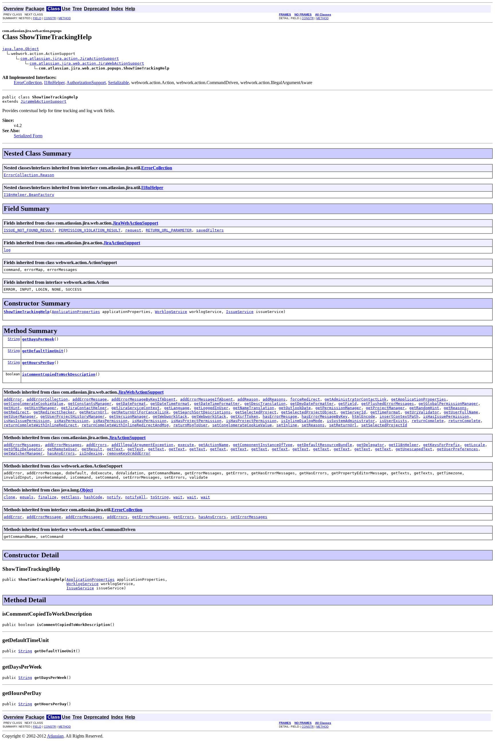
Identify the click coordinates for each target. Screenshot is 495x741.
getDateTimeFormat (169, 403)
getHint (12, 408)
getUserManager (20, 416)
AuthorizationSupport (86, 82)
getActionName (213, 445)
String (14, 339)
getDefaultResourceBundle (324, 445)
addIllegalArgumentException (142, 445)
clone (9, 497)
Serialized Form (28, 135)
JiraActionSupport (121, 242)
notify (114, 497)
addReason (247, 399)
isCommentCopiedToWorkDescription (58, 374)
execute (186, 445)
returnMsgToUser (190, 425)
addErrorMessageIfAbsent (206, 399)
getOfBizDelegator (23, 449)
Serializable (118, 82)
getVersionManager (128, 416)
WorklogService (171, 312)
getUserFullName (461, 412)
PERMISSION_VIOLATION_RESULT (90, 230)
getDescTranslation (265, 403)
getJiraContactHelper (84, 408)
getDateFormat (131, 403)
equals (27, 497)
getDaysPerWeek (38, 339)
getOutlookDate (295, 408)
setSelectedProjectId (384, 425)
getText (115, 449)
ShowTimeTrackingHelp (27, 312)
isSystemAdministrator (351, 421)
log (7, 250)
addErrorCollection (47, 399)
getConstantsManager (89, 403)
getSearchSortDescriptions (202, 412)
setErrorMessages (249, 517)
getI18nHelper (404, 445)
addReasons (274, 399)
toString (159, 497)
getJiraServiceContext (135, 408)
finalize (47, 497)
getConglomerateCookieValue (33, 403)
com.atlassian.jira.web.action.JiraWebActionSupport (87, 63)
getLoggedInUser (211, 408)
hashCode (93, 497)
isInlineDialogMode (301, 421)
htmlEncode (363, 416)
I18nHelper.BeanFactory (29, 195)
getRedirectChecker (54, 412)
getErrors (183, 517)
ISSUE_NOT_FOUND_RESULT (29, 230)
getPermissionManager (338, 408)
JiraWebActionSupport (43, 101)
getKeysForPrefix (441, 445)
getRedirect (16, 412)
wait (177, 497)
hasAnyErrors (61, 453)
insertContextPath (399, 416)
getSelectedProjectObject (308, 412)
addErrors (96, 445)
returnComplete (428, 421)
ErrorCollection (28, 82)
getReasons (455, 408)
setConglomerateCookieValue (242, 425)
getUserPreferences (457, 449)
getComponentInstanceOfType (262, 445)
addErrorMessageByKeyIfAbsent (143, 399)
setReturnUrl (343, 425)
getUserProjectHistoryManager (72, 416)
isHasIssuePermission (446, 416)
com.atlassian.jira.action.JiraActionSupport (69, 58)
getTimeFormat (385, 412)
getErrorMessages (150, 517)
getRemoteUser (62, 449)
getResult (92, 449)
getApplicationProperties (418, 399)
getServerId (353, 412)
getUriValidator (422, 412)
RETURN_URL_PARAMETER (169, 230)
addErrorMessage (89, 399)
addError (13, 399)
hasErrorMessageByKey (324, 416)
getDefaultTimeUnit (42, 351)
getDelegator (370, 445)
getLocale (474, 445)
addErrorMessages (22, 445)
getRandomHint (424, 408)
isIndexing (90, 453)
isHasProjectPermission (196, 421)
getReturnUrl (93, 412)
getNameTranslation (253, 408)
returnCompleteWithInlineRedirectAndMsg (125, 425)
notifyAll (135, 497)
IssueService (240, 312)
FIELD (37, 18)
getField (347, 403)
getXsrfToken (244, 416)
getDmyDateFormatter (312, 403)
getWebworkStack (170, 416)
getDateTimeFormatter (217, 403)
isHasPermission (71, 421)
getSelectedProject (255, 412)
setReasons (313, 425)
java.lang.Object (20, 49)
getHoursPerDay (38, 362)
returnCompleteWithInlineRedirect (40, 425)
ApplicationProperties (76, 312)
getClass (70, 497)
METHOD (64, 18)
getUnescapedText (414, 449)
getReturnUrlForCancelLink (140, 412)
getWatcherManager (23, 453)
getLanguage (176, 408)
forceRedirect (305, 399)
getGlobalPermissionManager (448, 403)
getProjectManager (385, 408)
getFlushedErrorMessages (387, 403)
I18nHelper (54, 82)
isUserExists (393, 421)
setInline (286, 425)
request (133, 230)
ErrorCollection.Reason (29, 175)
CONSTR (50, 18)
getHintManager (40, 408)
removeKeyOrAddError (128, 453)
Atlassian (55, 736)
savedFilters (210, 230)
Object (86, 490)
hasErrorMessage (280, 416)
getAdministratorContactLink (355, 399)
